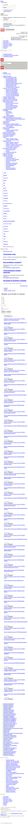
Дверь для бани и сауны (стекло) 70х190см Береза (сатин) (15, 539)
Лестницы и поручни (11, 160)
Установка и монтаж (8, 56)
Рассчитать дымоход (8, 800)
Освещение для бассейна (12, 163)
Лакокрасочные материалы (9, 133)
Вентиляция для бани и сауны (10, 100)
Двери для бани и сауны (11, 138)
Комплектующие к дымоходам (10, 99)
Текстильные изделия (8, 153)
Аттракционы (9, 157)
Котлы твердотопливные (12, 106)
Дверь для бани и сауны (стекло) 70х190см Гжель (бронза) (15, 528)
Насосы (8, 161)
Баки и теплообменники (9, 127)
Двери (4, 137)
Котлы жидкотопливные (11, 105)
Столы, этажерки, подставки (12, 145)
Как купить (6, 797)
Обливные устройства (11, 152)
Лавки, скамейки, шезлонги (12, 142)
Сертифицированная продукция (10, 55)
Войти (2, 1)
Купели (7, 150)
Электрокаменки (10, 131)
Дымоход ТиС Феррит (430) (9, 77)
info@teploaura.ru (15, 813)
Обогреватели (6, 121)
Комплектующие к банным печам (14, 125)
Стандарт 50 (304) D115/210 (12, 94)
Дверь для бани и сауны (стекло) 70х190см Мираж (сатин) (15, 497)
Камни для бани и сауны (9, 132)
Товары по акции (7, 76)
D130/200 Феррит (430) (11, 80)
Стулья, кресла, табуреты (12, 147)
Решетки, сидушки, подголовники (14, 144)
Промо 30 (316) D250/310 (12, 90)
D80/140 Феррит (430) (11, 85)
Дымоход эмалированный (9, 98)
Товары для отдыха (7, 154)
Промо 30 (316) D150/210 (12, 89)
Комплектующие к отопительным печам (15, 119)
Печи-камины (9, 112)
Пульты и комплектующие (12, 130)
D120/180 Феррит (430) (11, 79)
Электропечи (6, 128)
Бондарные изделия (10, 149)
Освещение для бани (8, 136)
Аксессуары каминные (8, 116)
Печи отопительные (10, 120)
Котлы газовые (9, 104)
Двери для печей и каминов (12, 139)
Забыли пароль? (7, 11)
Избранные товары (15, 38)
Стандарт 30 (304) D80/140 (12, 93)
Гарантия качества (7, 54)
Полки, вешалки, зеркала (12, 143)
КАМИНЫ (5, 110)
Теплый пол (6, 122)
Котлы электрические (11, 107)
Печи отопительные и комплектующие (12, 117)
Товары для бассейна (8, 155)
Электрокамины (10, 115)
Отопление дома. (9, 254)
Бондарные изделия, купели (9, 148)
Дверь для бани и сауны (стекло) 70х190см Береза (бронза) (15, 621)
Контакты (5, 802)
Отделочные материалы (8, 134)
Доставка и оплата (7, 801)
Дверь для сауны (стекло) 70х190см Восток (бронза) (14, 662)
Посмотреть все (23, 285)
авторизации (6, 26)
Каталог (5, 72)
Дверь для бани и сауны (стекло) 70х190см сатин (13, 580)
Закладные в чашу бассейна (12, 159)
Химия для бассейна (10, 168)
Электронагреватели (11, 169)
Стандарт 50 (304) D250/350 (12, 95)
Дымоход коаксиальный (8, 96)
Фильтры (8, 166)
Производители (7, 73)
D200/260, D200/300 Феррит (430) (14, 83)
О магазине (6, 796)
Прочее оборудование (11, 164)
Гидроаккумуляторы (8, 109)
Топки (7, 114)
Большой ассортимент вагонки (14, 280)
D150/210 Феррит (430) (11, 82)
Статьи (5, 805)
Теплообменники (10, 165)
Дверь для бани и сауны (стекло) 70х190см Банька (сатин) (15, 425)
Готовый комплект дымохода (12, 87)
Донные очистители (10, 158)
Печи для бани (9, 126)
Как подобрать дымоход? (12, 262)
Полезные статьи (7, 798)
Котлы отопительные (8, 101)
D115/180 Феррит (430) (11, 78)
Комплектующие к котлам (12, 103)
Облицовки (8, 111)
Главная (6, 288)
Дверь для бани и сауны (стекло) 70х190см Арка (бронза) (15, 632)
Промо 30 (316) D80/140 (11, 92)
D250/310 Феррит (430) (11, 84)
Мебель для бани (7, 141)
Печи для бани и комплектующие (11, 123)
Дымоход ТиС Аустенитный (10, 88)
